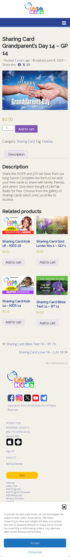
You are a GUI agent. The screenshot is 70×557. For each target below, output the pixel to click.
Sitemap (10, 482)
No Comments (55, 363)
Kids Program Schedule (18, 492)
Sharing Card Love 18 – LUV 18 (41, 352)
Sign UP (10, 451)
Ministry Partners (15, 498)
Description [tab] (16, 154)
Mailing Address (14, 463)
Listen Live (11, 486)
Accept (35, 543)
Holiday (47, 141)
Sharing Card (26, 141)
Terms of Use (35, 551)
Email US (11, 457)
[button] (64, 507)
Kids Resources (14, 495)
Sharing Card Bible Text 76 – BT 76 (31, 344)
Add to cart (26, 129)
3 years (19, 60)
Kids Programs (13, 489)
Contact (10, 501)
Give (22, 475)
